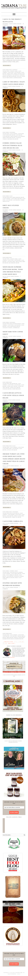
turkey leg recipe (16, 517)
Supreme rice (16, 327)
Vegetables (12, 132)
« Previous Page (8, 641)
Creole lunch (17, 515)
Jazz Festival (15, 75)
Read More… (12, 657)
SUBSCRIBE (14, 812)
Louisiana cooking (7, 327)
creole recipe (9, 637)
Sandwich (14, 69)
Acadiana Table (14, 5)
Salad (10, 196)
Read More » (7, 65)
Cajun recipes (6, 136)
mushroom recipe (18, 638)
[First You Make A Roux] (13, 923)
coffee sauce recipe (15, 387)
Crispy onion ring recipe (9, 137)
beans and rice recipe (15, 323)
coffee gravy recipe (12, 386)
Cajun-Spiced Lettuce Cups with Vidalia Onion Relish (13, 395)
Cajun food (10, 72)
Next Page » (11, 643)
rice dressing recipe (14, 262)
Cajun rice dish (11, 261)
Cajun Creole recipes (16, 198)
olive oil (19, 76)
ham (23, 73)
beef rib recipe (13, 383)
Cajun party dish (7, 448)
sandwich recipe (17, 77)
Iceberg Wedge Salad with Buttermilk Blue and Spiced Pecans (12, 145)
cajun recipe (17, 72)
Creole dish (10, 73)
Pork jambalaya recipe (8, 577)
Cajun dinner (11, 514)
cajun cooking (13, 133)
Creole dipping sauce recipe (17, 136)
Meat (10, 69)
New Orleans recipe (11, 76)
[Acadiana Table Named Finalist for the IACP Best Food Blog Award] (13, 946)
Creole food (18, 261)
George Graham (18, 73)
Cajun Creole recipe (16, 573)
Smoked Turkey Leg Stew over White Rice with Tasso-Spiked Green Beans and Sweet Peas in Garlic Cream (14, 459)
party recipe (9, 77)
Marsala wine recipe (19, 637)
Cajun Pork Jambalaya (13, 521)
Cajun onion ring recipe (9, 135)
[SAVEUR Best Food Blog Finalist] (13, 873)
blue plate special (14, 513)
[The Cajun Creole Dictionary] (13, 898)
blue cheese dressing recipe (17, 197)
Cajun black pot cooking (16, 572)
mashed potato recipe (8, 638)
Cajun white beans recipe (13, 326)
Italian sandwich (7, 75)
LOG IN (18, 974)
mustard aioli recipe (13, 139)
